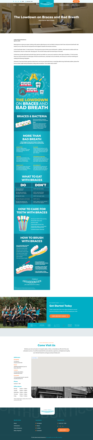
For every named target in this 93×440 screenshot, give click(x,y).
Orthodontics (22, 5)
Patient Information (64, 5)
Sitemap (48, 437)
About (14, 5)
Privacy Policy (53, 437)
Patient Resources (18, 428)
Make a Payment (76, 5)
